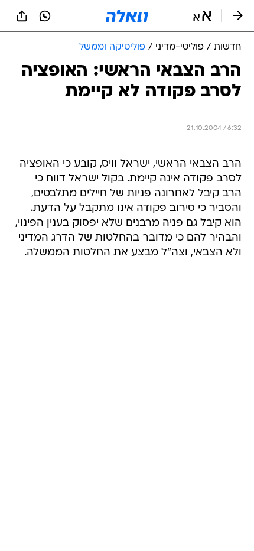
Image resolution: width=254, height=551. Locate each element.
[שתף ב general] (21, 15)
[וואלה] (127, 16)
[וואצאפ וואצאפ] (45, 16)
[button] (202, 16)
